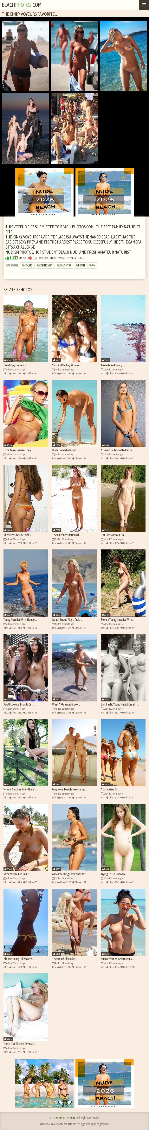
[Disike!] (30, 258)
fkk (93, 265)
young (28, 265)
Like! (13, 258)
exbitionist (46, 265)
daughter (65, 265)
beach (81, 265)
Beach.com (22, 5)
